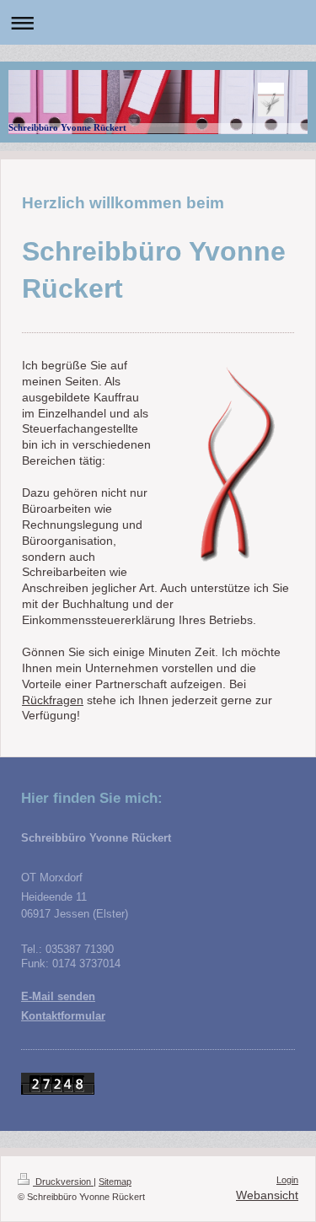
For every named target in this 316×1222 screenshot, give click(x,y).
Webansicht (267, 1195)
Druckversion (63, 1181)
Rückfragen (52, 700)
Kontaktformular (63, 1016)
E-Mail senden (58, 997)
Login (287, 1180)
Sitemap (115, 1181)
